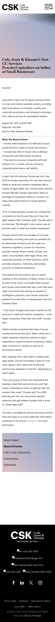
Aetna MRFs (19, 606)
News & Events (13, 446)
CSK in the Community (17, 452)
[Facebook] (13, 583)
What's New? (11, 440)
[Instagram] (40, 583)
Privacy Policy (10, 601)
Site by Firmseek (32, 615)
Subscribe (10, 464)
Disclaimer (24, 601)
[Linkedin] (21, 583)
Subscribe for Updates (41, 601)
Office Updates (34, 606)
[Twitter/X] (31, 583)
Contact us (32, 420)
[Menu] (48, 7)
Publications (11, 458)
